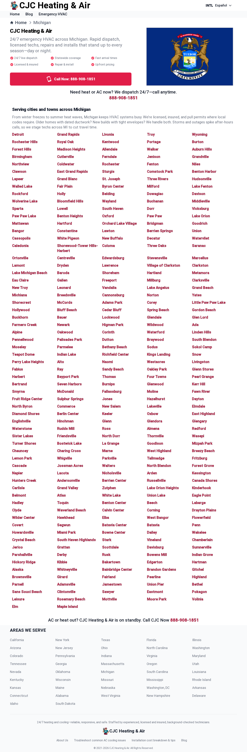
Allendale (109, 149)
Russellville (156, 480)
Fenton (153, 164)
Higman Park (113, 325)
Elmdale (198, 406)
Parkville (109, 458)
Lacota (63, 473)
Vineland (154, 540)
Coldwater (65, 164)
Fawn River (201, 391)
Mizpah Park (202, 443)
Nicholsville (111, 473)
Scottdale (110, 547)
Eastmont (155, 592)
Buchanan (155, 201)
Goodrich (199, 223)
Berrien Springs (160, 231)
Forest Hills (21, 149)
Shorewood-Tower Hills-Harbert (77, 248)
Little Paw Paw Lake (208, 302)
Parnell (18, 584)
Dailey (152, 532)
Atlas (61, 495)
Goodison (155, 443)
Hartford (64, 223)
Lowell (62, 208)
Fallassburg (112, 391)
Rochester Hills (25, 142)
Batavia (153, 525)
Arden (152, 473)
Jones (107, 399)
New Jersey (64, 648)
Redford (199, 428)
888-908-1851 (123, 97)
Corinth (108, 332)
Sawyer (108, 592)
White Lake (111, 495)
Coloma (108, 245)
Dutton (108, 339)
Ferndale (109, 156)
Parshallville (22, 554)
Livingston (200, 362)
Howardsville (23, 532)
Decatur (153, 238)
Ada (195, 325)
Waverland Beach (71, 510)
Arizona (15, 648)
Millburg (153, 280)
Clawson (19, 171)
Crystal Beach (23, 540)
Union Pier (155, 584)
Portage (154, 142)
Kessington (201, 473)
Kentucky (17, 680)
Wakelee (199, 532)
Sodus (152, 347)
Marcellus (200, 258)
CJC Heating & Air (119, 748)
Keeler (107, 414)
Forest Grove (203, 465)
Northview (20, 164)
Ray (60, 369)
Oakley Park (157, 369)
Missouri (107, 680)
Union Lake (156, 495)
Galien (62, 280)
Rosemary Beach (71, 599)
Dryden (63, 265)
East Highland (203, 414)
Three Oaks (156, 245)
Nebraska (108, 688)
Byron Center (113, 186)
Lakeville (154, 406)
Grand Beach (202, 287)
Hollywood (21, 310)
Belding (108, 194)
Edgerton (154, 562)
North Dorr (111, 436)
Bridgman (155, 223)
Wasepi (198, 436)
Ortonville (20, 258)
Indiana (106, 656)
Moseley (19, 347)
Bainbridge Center (117, 569)
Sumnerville (201, 547)
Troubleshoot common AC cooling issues (100, 740)
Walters (108, 465)
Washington (201, 648)
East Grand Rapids (72, 171)
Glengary (199, 421)
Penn (196, 525)
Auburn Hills (202, 149)
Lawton (108, 231)
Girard (62, 577)
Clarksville (200, 280)
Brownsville (21, 577)
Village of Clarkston (163, 265)
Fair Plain (65, 186)
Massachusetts (112, 664)
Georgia (61, 664)
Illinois (196, 640)
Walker (153, 149)
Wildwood (155, 325)
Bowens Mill (157, 554)
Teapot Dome (23, 354)
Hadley (18, 503)
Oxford (108, 216)
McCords (64, 302)
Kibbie (62, 562)
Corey (152, 302)
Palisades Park (69, 339)
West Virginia (110, 696)
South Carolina (157, 672)
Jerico (17, 547)
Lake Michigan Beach (29, 273)
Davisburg (155, 547)
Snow (196, 354)
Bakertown (111, 562)
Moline (152, 391)
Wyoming (199, 134)
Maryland (199, 656)
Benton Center (114, 503)
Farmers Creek (24, 325)
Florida (151, 640)
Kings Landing (158, 354)
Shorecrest (21, 302)
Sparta (17, 208)
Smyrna (18, 391)
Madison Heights (71, 149)
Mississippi (155, 680)
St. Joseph (111, 179)
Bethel (197, 584)
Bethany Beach (114, 347)
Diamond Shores (26, 414)
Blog (29, 14)
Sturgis (108, 171)
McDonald (65, 391)
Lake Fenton (202, 186)
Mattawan (20, 223)
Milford (153, 186)
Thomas (109, 376)
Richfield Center (115, 354)
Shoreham (110, 273)
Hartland (154, 273)
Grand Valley (67, 488)
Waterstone (22, 428)
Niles (196, 164)
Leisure (18, 599)
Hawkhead (65, 517)
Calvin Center (113, 510)
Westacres (156, 362)
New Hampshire (158, 696)
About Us (62, 740)
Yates (197, 295)
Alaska (17, 569)
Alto (60, 362)
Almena (153, 428)
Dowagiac (155, 194)
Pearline (154, 577)
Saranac (199, 245)
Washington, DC (158, 688)
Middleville (201, 201)
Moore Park (157, 599)
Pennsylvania (65, 656)
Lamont (18, 265)
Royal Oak (65, 142)
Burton (197, 142)
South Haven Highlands (76, 540)
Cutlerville (65, 156)
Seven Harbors (69, 384)
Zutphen (109, 488)
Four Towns (156, 376)
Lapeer (18, 179)
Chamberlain (202, 540)
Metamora (200, 273)
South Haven (112, 208)
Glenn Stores (203, 369)
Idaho (14, 704)
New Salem (111, 406)
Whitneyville (67, 569)
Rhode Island (201, 680)
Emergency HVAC (53, 14)
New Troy (20, 287)
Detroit (18, 134)
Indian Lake (66, 354)
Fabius (17, 369)
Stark (106, 540)
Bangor (18, 231)
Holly (61, 194)
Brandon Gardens (161, 569)
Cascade (19, 465)
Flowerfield (201, 517)
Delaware (199, 696)
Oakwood (65, 332)
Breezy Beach (203, 451)
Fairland (109, 577)
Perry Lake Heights (28, 362)
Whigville (64, 458)
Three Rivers (157, 179)
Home (15, 14)
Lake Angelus (158, 287)
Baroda (63, 273)
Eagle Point (201, 495)
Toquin (63, 503)
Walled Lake (22, 186)
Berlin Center (68, 414)
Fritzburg (199, 458)
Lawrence (110, 265)
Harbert (18, 376)
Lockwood (111, 317)
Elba (105, 517)
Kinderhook (201, 488)
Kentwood (110, 142)
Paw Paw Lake (24, 216)
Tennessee (18, 664)
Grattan (63, 547)
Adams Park (112, 302)
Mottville (109, 599)
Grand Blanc (67, 179)
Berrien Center (114, 480)
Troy (151, 134)
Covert (17, 525)
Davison (198, 194)
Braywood (155, 339)
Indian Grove (202, 554)
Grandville (200, 156)
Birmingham (22, 156)
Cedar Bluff (112, 310)
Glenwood (155, 384)
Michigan (107, 672)
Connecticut (19, 696)
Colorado (16, 656)
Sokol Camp (202, 347)
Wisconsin (63, 680)
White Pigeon (68, 238)
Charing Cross (69, 451)
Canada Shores (204, 480)
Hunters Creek (24, 480)
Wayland (109, 201)
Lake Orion (201, 216)
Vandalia (109, 287)
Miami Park (66, 532)
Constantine (67, 231)
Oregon (152, 664)
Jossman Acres (70, 465)
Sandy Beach (113, 369)
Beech (152, 503)
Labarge (199, 503)
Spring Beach (158, 310)
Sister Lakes (22, 436)
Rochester (111, 164)
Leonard (64, 287)
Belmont (19, 495)
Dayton (198, 399)
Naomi (107, 362)
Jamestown (112, 584)
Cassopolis (21, 238)
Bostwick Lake (69, 443)
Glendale (154, 317)
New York (62, 640)
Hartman (199, 562)
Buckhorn (20, 317)
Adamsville (66, 584)
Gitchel (198, 569)
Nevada (15, 672)
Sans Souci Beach (27, 592)
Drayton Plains (204, 510)
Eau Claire (20, 280)
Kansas (15, 688)
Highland (199, 577)
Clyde (16, 510)
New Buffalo (112, 238)
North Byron (22, 406)
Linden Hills (201, 332)
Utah (195, 664)
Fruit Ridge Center (27, 399)
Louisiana (199, 672)
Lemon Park (22, 458)
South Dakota (65, 704)
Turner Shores (24, 443)
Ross (106, 428)
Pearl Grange (203, 376)
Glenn (107, 421)
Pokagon (199, 592)
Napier (17, 473)
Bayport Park (68, 376)
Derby (62, 554)
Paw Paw (154, 216)
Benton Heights (70, 216)
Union (196, 231)
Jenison (153, 156)
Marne (107, 451)
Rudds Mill (65, 428)
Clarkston (200, 265)
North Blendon (159, 465)
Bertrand (19, 384)
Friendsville (66, 436)
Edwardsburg (113, 258)
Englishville (21, 421)
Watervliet (200, 238)
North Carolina (157, 648)
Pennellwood (22, 339)
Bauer (62, 317)
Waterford (156, 332)
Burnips (108, 384)
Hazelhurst (156, 399)
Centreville (66, 258)
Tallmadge (155, 458)
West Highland (159, 451)
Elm (15, 606)
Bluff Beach (67, 310)
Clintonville (66, 592)
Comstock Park (160, 171)
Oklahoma (63, 672)
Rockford (20, 194)
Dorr (150, 208)
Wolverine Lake (24, 201)
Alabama (62, 696)
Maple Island (67, 606)
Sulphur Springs (70, 399)
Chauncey (20, 451)
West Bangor (158, 517)
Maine (60, 688)
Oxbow (152, 414)
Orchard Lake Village (119, 223)
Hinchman (65, 421)
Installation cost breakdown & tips (153, 740)
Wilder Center (23, 517)
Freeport (109, 280)
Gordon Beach (204, 310)
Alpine (17, 332)
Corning (153, 510)
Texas (105, 640)
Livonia (108, 134)
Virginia (152, 656)
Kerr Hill (198, 384)
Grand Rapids (68, 134)
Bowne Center (113, 532)
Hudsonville (201, 179)
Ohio (104, 648)
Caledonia (20, 245)
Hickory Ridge (23, 562)
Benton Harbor (204, 171)
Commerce (66, 406)
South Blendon (204, 339)
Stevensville (157, 258)
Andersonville (68, 480)
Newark (63, 325)
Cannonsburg (113, 295)
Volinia (197, 599)
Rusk (106, 554)
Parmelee (65, 347)
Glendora (154, 421)
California (17, 640)
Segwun (63, 525)
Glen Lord (200, 317)
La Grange (110, 443)
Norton (153, 295)
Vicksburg (200, 208)
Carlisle (18, 488)
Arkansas (199, 688)
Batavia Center (114, 525)
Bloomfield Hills (70, 201)
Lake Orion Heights (163, 488)
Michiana (19, 295)
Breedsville (66, 295)
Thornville (155, 436)
